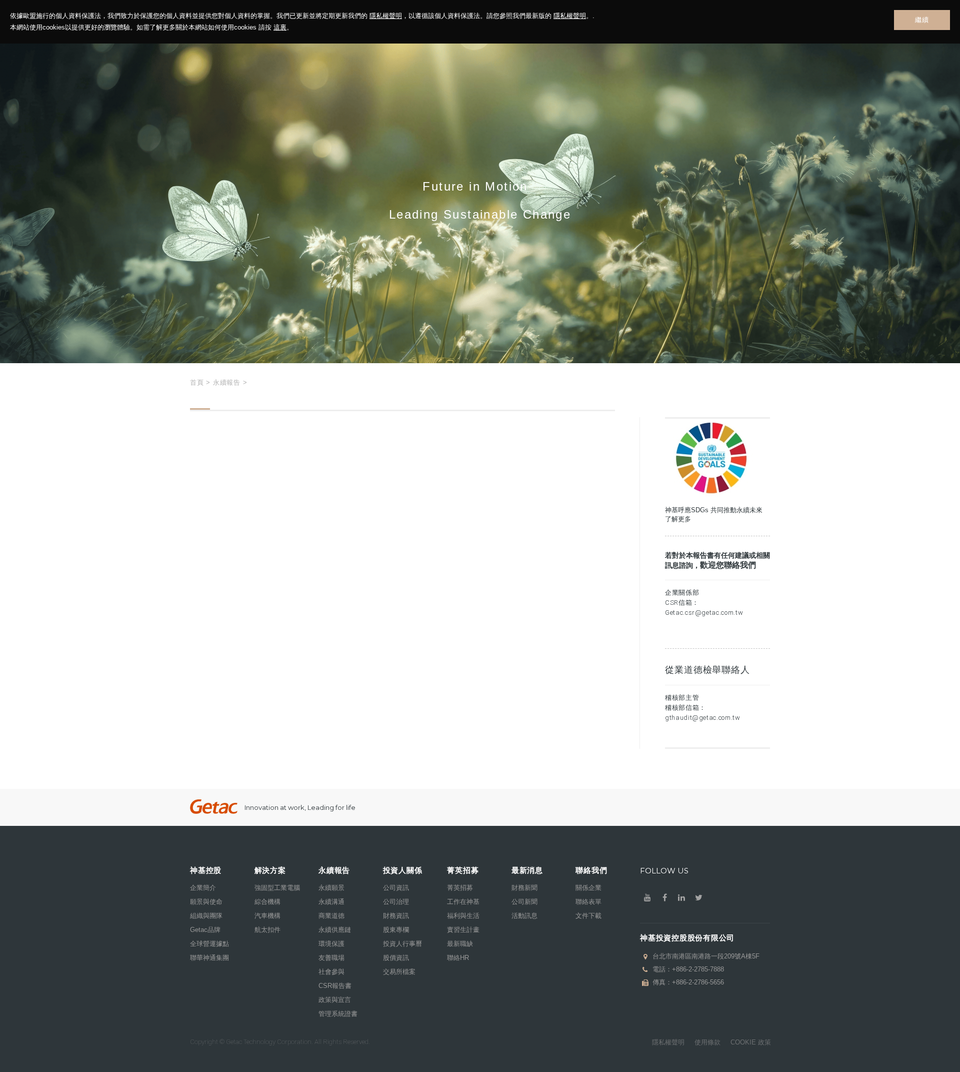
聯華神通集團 (209, 957)
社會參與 (331, 971)
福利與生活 (463, 915)
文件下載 (589, 915)
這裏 (280, 27)
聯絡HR (458, 957)
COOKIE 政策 (750, 1042)
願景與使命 (206, 901)
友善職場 (331, 957)
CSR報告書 (335, 985)
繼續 (921, 20)
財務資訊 (396, 915)
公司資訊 (396, 887)
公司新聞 (525, 901)
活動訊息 (525, 915)
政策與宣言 (334, 999)
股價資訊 (396, 957)
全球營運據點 (209, 943)
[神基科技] (214, 806)
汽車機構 (267, 915)
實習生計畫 (463, 929)
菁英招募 (460, 887)
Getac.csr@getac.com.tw (704, 612)
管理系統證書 (338, 1013)
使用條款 (707, 1042)
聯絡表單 (589, 901)
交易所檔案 (399, 971)
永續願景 (331, 887)
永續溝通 (331, 901)
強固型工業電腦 (277, 887)
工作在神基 (463, 901)
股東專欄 (396, 929)
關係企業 (589, 887)
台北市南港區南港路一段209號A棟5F (706, 956)
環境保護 (331, 943)
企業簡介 (203, 887)
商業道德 (331, 915)
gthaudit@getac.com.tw (702, 717)
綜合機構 (267, 901)
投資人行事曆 (402, 943)
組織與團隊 (206, 915)
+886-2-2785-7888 (698, 969)
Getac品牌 (205, 929)
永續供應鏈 (334, 929)
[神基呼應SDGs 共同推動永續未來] (710, 496)
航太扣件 (267, 929)
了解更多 (678, 519)
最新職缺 (460, 943)
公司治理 (396, 901)
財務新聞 (525, 887)
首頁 (197, 382)
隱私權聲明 (386, 16)
